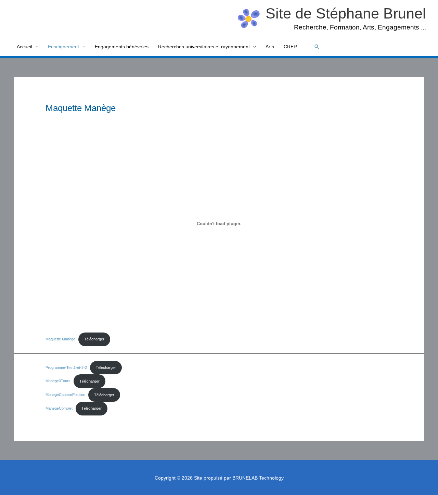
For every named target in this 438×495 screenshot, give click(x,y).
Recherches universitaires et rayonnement (204, 46)
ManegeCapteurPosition (65, 395)
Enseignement (63, 46)
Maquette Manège (60, 339)
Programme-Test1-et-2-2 (66, 367)
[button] (317, 47)
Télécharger (94, 339)
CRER (290, 46)
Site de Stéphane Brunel (346, 13)
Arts (270, 46)
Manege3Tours (58, 381)
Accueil (24, 46)
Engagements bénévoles (122, 46)
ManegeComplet (59, 408)
